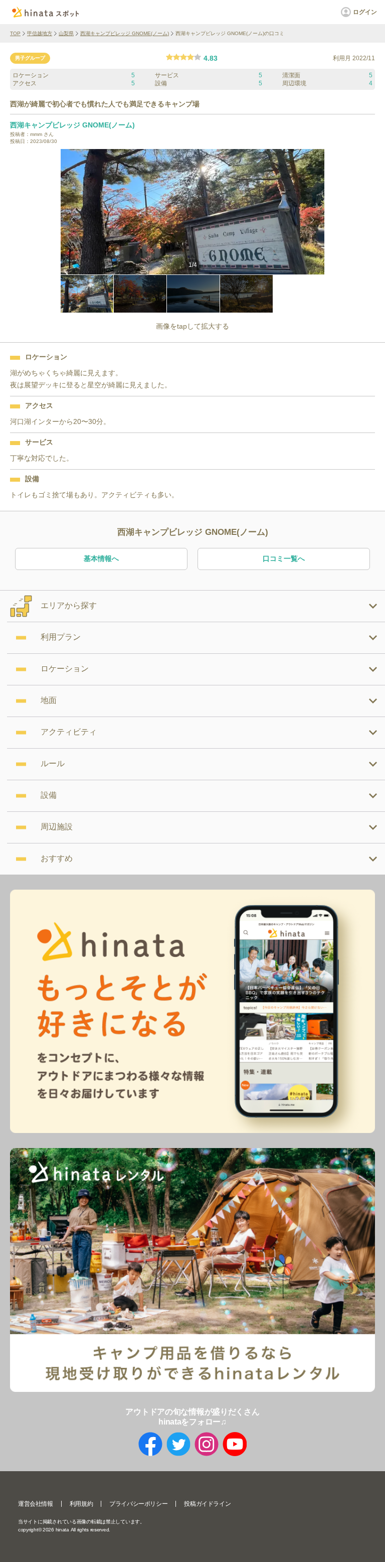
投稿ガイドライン (207, 1504)
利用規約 (81, 1504)
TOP (15, 33)
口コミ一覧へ (284, 558)
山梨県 (66, 33)
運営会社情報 (35, 1504)
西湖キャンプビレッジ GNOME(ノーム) (124, 33)
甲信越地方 (39, 33)
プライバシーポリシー (138, 1504)
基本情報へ (101, 558)
